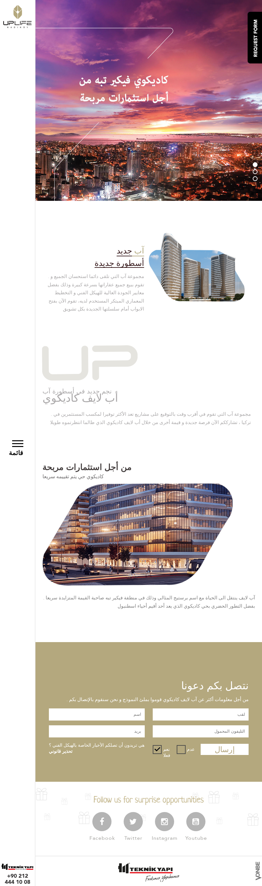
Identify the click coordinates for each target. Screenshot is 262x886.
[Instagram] (164, 821)
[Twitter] (133, 821)
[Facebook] (102, 821)
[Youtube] (195, 821)
